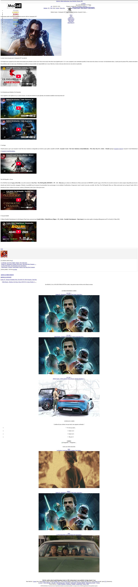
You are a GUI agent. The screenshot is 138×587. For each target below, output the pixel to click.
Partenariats (73, 582)
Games (34, 581)
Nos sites (53, 582)
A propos (40, 582)
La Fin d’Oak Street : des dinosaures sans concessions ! (13, 265)
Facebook (68, 584)
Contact (98, 582)
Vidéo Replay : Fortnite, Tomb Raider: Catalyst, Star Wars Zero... (69, 336)
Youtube (73, 584)
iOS (84, 7)
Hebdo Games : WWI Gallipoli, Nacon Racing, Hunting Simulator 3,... (69, 378)
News (71, 15)
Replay (71, 20)
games (68, 491)
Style (76, 581)
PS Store (81, 7)
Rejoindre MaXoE (81, 582)
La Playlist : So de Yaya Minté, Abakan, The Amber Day (14, 262)
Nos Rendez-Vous (60, 582)
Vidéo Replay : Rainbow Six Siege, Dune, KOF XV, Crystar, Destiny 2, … (19, 282)
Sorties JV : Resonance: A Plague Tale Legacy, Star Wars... (69, 294)
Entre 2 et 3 (71, 430)
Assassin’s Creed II (118, 148)
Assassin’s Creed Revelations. (8, 151)
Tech (86, 581)
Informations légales (90, 582)
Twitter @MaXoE (61, 584)
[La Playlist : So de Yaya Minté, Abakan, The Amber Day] (69, 487)
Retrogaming (91, 7)
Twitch (84, 584)
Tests (71, 16)
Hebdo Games (71, 18)
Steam (86, 7)
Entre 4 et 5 (71, 434)
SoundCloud (79, 584)
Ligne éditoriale (47, 582)
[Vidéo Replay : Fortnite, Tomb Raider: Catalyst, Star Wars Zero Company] (69, 373)
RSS (88, 584)
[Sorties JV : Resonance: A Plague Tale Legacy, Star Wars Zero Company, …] (69, 331)
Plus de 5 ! (71, 437)
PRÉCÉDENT (7, 274)
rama (69, 449)
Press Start (71, 21)
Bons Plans (71, 22)
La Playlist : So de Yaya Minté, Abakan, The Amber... (69, 450)
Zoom (95, 581)
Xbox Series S (75, 7)
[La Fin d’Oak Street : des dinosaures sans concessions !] (69, 572)
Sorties (71, 17)
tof (2, 249)
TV (105, 581)
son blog (15, 269)
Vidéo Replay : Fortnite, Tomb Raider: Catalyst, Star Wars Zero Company (18, 267)
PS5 (69, 293)
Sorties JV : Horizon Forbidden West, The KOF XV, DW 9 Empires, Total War (19, 279)
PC (67, 293)
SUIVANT (6, 277)
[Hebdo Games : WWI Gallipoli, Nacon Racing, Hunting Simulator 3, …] (69, 416)
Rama (44, 581)
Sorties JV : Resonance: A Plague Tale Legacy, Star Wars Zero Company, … (18, 264)
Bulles (56, 581)
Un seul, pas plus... (71, 427)
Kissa (65, 581)
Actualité (68, 582)
